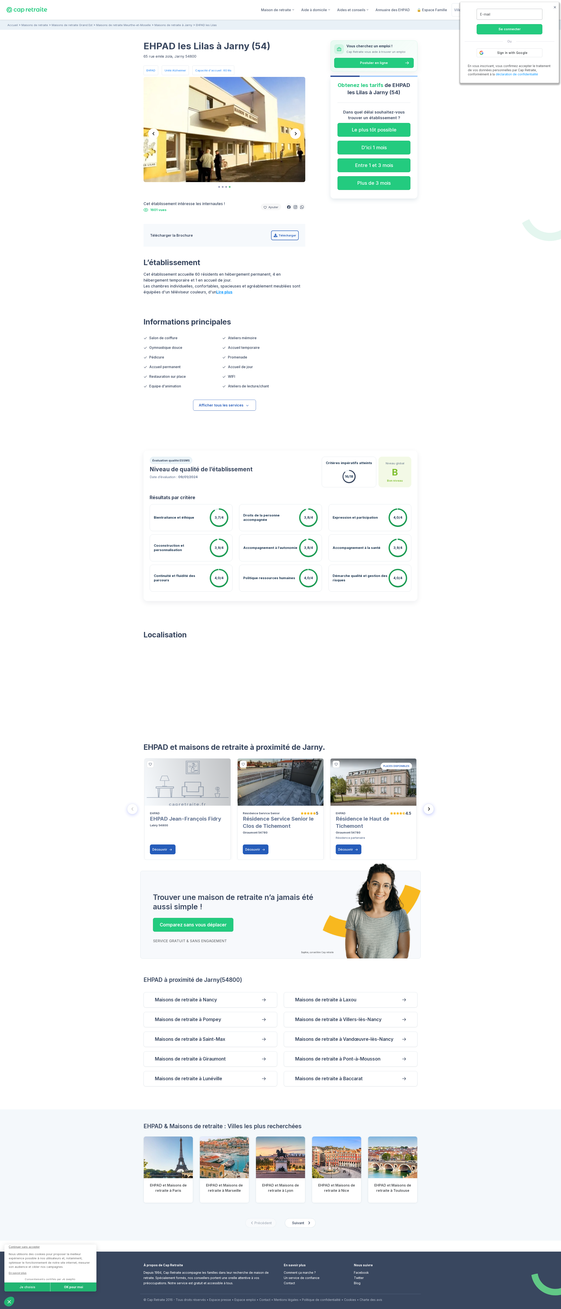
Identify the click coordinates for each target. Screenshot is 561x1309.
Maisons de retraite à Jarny (173, 25)
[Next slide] (295, 133)
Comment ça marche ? (300, 1272)
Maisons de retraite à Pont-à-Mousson (337, 1059)
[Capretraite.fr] (27, 9)
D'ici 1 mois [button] (374, 147)
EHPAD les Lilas (206, 25)
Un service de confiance (302, 1278)
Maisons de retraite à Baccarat (329, 1078)
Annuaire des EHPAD (392, 10)
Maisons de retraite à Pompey (188, 1019)
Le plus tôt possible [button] (374, 130)
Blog (357, 1283)
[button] (289, 207)
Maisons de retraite (34, 25)
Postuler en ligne (374, 63)
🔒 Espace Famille (432, 10)
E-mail (485, 14)
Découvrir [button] (160, 849)
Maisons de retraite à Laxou (325, 999)
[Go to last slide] (153, 133)
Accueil (12, 25)
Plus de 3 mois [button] (374, 183)
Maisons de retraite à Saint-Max (190, 1039)
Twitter (359, 1278)
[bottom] (150, 764)
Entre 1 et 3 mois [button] (374, 165)
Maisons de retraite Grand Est (72, 25)
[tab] (219, 187)
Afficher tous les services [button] (221, 405)
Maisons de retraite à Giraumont (190, 1059)
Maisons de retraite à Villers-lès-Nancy (338, 1019)
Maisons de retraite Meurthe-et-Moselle (123, 25)
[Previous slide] (132, 809)
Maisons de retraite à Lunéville (188, 1078)
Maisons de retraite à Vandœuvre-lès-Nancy (344, 1039)
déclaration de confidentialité (517, 74)
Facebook (361, 1272)
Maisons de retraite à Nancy (186, 999)
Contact (289, 1283)
